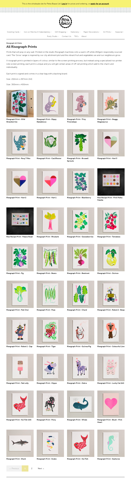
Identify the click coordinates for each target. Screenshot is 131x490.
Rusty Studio (52, 36)
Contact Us (66, 36)
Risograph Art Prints (14, 43)
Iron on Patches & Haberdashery (37, 32)
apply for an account (100, 4)
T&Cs (76, 36)
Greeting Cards (13, 32)
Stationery (75, 32)
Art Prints (107, 32)
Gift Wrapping (61, 32)
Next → (41, 468)
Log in (64, 4)
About (83, 36)
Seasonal (119, 32)
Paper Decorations (91, 32)
